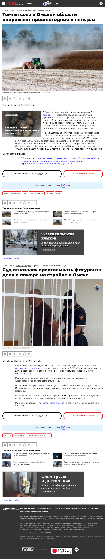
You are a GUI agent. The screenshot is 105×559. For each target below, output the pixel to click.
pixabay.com (46, 92)
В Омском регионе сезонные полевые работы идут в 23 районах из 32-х (59, 158)
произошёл (41, 385)
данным (47, 115)
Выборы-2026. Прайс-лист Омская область (71, 508)
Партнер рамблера (42, 549)
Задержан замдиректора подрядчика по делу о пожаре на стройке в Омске (82, 463)
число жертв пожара (53, 403)
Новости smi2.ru (10, 258)
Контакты (95, 508)
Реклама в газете (45, 508)
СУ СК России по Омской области (16, 348)
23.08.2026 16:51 (8, 266)
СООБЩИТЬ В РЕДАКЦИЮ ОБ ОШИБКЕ (34, 511)
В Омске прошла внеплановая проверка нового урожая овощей (80, 213)
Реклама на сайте (27, 508)
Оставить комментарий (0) (83, 174)
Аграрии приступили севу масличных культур (45, 163)
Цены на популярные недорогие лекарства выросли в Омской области (81, 455)
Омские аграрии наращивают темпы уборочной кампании (52, 161)
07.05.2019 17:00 (8, 10)
